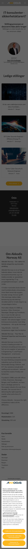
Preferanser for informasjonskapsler (14, 543)
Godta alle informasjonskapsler (14, 531)
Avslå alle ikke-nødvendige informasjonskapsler (14, 536)
